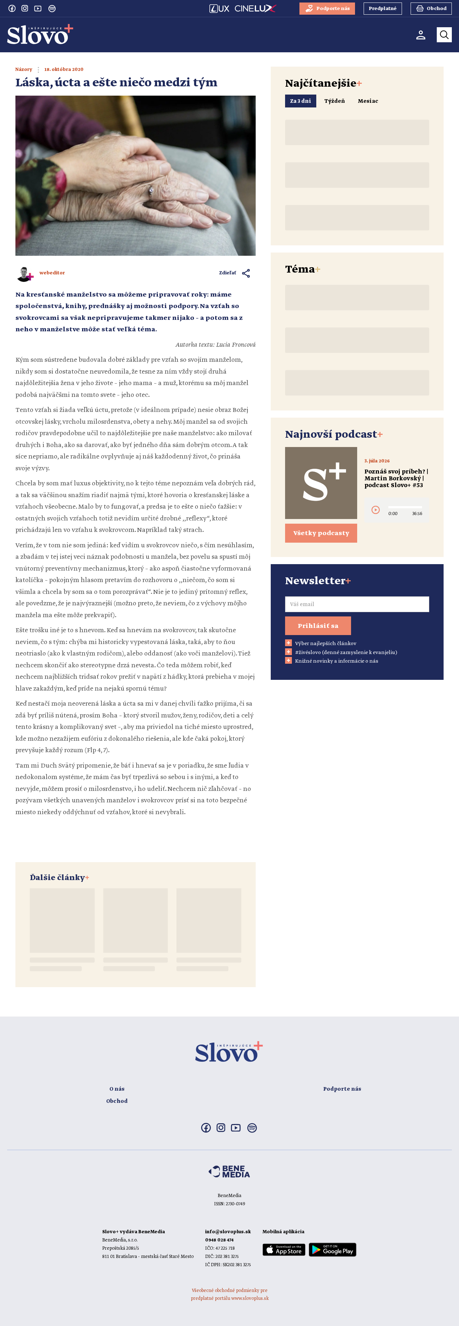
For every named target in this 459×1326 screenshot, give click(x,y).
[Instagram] (25, 8)
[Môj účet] (421, 34)
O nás (116, 1089)
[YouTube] (37, 8)
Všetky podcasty (321, 533)
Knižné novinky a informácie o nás (336, 661)
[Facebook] (11, 8)
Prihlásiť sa (318, 626)
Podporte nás (342, 1089)
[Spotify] (52, 8)
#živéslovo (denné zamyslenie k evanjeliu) (346, 652)
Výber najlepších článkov (325, 643)
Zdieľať (227, 273)
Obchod (117, 1101)
